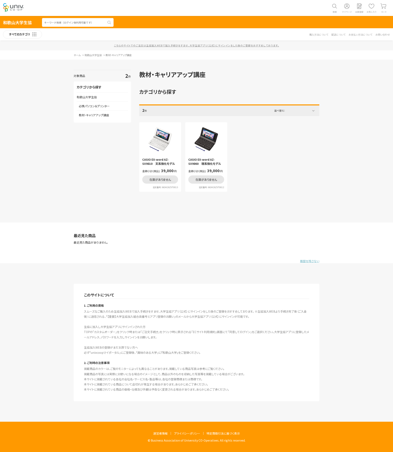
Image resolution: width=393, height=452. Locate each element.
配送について (338, 34)
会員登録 (359, 11)
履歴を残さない (309, 261)
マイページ (347, 11)
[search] (109, 22)
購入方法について (318, 34)
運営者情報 (160, 433)
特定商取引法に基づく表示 (223, 433)
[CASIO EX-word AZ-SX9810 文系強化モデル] (160, 139)
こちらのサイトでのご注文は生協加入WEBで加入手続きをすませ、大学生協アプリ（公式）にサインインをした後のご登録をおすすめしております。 (196, 45)
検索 (335, 11)
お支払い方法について (360, 34)
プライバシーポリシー (187, 433)
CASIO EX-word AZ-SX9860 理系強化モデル (204, 162)
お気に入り (371, 11)
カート (384, 11)
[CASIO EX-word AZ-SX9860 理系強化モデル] (206, 139)
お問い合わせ (382, 34)
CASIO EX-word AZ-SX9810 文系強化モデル (158, 162)
